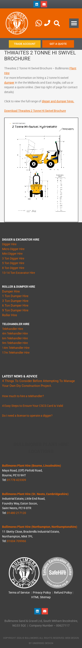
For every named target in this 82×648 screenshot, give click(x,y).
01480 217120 (16, 513)
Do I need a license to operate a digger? (27, 415)
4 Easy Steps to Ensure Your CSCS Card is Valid (32, 405)
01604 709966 (16, 541)
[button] (74, 23)
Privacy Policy (42, 592)
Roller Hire (9, 315)
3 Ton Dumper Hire (15, 301)
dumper (9, 82)
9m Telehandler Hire (15, 343)
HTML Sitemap (41, 597)
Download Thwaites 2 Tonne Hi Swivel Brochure (35, 110)
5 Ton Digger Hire (13, 263)
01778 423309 (16, 480)
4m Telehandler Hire (15, 333)
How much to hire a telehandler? (23, 396)
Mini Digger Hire (12, 253)
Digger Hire (9, 244)
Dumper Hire (11, 291)
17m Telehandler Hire (15, 352)
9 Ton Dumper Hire (15, 310)
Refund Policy (63, 592)
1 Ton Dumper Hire (15, 296)
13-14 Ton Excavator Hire (18, 272)
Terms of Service (19, 592)
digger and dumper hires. (58, 101)
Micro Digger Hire (13, 249)
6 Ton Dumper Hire (15, 305)
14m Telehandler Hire (15, 347)
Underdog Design (42, 643)
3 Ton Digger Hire (13, 258)
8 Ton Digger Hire (13, 268)
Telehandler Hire (12, 329)
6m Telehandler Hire (15, 338)
